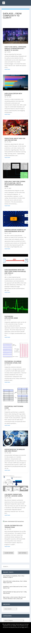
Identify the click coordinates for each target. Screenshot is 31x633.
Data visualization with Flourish (13, 94)
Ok (15, 630)
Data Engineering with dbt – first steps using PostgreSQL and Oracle (15, 271)
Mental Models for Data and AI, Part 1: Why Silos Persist (15, 592)
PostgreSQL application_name (11, 317)
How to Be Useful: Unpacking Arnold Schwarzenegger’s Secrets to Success (15, 48)
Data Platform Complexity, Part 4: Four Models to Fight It (13, 576)
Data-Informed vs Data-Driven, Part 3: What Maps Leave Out (15, 581)
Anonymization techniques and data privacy (15, 450)
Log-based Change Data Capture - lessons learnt (14, 495)
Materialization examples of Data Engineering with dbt (15, 230)
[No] (29, 627)
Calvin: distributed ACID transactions (13, 526)
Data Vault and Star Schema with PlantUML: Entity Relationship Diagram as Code (15, 184)
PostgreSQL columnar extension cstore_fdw (13, 362)
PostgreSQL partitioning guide (14, 407)
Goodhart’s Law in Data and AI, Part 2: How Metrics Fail (15, 587)
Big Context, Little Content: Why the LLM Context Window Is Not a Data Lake (14, 597)
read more (7, 69)
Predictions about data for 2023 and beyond (15, 139)
